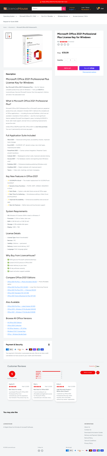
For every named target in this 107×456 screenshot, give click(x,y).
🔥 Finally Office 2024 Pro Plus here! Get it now (53, 2)
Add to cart (67, 68)
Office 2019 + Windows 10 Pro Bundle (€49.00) (21, 309)
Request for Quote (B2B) (10, 21)
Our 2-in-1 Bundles (47, 16)
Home (5, 27)
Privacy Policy (88, 443)
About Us (87, 427)
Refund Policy (88, 438)
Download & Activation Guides (93, 432)
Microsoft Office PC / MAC (28, 16)
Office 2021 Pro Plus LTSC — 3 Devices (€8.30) (21, 290)
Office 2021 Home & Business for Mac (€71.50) (21, 296)
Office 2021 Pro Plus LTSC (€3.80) (17, 287)
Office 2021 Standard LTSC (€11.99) (18, 293)
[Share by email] (68, 44)
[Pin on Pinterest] (62, 44)
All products (12, 27)
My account (85, 9)
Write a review (88, 372)
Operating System (9, 16)
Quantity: (60, 60)
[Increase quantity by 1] (75, 60)
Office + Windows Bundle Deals (16, 334)
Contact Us (87, 430)
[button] (98, 372)
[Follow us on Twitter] (42, 450)
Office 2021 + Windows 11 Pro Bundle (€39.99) (21, 312)
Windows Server (63, 16)
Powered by (92, 366)
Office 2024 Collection (14, 325)
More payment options (89, 72)
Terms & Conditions (90, 440)
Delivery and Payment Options (93, 435)
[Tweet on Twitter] (65, 44)
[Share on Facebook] (58, 44)
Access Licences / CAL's (80, 16)
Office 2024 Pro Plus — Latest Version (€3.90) (21, 306)
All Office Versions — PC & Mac (17, 328)
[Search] (64, 8)
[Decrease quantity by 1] (66, 60)
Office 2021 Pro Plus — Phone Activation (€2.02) (22, 281)
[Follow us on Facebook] (39, 450)
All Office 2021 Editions (14, 322)
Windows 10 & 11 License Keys (16, 331)
